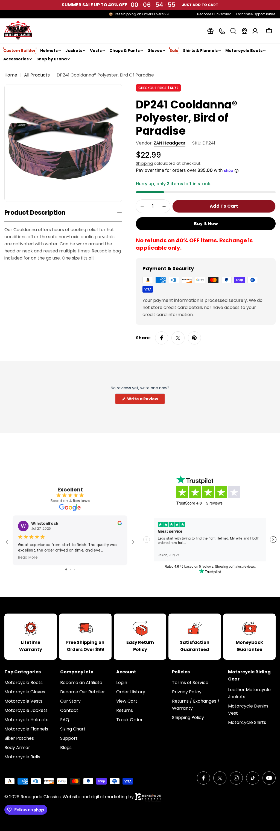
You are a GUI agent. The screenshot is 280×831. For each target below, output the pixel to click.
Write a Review (145, 400)
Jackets (73, 50)
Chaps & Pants (124, 50)
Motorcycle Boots (243, 50)
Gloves (154, 50)
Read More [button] (28, 557)
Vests (96, 50)
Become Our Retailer (214, 14)
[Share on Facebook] (161, 337)
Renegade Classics (41, 797)
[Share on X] (178, 337)
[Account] (255, 31)
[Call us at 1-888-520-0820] (222, 31)
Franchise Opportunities (256, 14)
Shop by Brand (51, 59)
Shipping (144, 163)
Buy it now (206, 223)
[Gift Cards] (210, 31)
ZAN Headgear (169, 143)
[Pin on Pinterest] (194, 337)
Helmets (49, 50)
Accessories (16, 59)
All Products (37, 75)
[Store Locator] (244, 31)
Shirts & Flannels (200, 50)
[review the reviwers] (120, 523)
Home (10, 75)
